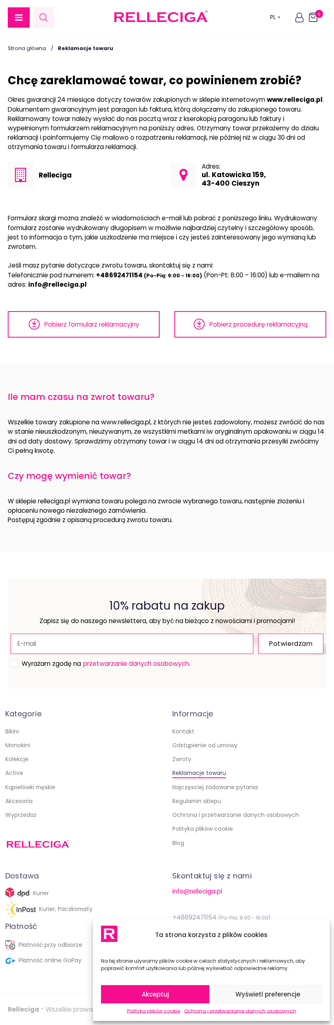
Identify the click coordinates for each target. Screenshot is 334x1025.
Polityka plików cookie (153, 1010)
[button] (19, 17)
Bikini (12, 731)
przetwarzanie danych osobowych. (136, 663)
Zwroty (181, 759)
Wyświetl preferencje (267, 994)
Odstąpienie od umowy (204, 745)
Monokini (17, 745)
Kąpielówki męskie (30, 787)
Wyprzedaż (20, 815)
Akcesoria (19, 801)
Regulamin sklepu (196, 801)
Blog (178, 843)
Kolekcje (17, 759)
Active (14, 773)
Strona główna (27, 48)
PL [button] (273, 17)
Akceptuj (155, 994)
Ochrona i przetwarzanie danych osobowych (240, 1010)
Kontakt (183, 731)
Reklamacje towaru (199, 773)
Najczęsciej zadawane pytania (215, 787)
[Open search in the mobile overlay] (44, 17)
